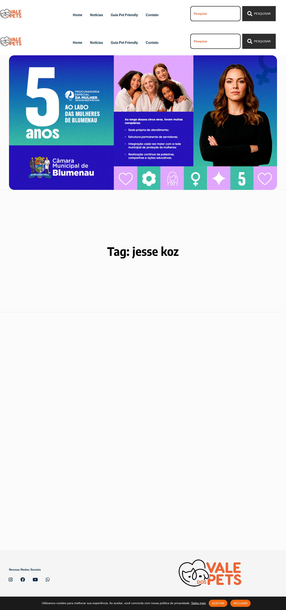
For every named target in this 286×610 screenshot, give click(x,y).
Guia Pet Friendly (124, 15)
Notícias (96, 15)
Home (77, 15)
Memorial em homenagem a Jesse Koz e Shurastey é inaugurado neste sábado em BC (49, 420)
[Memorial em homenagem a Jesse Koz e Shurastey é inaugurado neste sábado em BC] (50, 381)
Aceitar (218, 603)
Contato (152, 15)
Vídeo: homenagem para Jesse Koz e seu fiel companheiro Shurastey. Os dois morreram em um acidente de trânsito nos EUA (48, 482)
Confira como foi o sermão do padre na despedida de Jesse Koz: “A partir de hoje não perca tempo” (208, 420)
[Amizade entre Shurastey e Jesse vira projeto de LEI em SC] (130, 383)
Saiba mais (198, 603)
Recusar (240, 603)
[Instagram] (10, 579)
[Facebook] (22, 579)
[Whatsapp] (47, 579)
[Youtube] (35, 579)
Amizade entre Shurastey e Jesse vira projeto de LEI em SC (128, 423)
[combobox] (215, 13)
